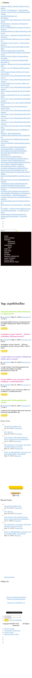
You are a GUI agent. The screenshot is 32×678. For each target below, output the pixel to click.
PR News (7, 254)
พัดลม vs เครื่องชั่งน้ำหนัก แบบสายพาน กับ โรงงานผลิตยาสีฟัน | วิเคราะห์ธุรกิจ (17, 453)
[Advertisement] (16, 283)
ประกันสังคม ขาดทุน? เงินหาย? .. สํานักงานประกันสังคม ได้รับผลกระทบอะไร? (15, 335)
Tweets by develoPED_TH (16, 603)
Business (7, 240)
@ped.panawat (9, 577)
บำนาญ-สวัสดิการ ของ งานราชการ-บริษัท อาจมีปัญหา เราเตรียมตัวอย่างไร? (15, 380)
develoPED (6, 317)
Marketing (11, 241)
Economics (11, 243)
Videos (6, 252)
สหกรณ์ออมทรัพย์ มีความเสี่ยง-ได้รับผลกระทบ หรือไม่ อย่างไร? (16, 313)
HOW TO (7, 249)
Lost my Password (15, 620)
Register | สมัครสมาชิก (11, 256)
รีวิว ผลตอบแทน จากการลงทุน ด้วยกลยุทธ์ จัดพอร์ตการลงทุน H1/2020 (17, 446)
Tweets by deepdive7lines (16, 599)
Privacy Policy (9, 260)
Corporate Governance (12, 631)
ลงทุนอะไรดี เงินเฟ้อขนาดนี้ (12, 426)
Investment (8, 245)
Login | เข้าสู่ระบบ (9, 258)
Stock (10, 247)
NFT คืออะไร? (8, 432)
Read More (4, 329)
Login (6, 620)
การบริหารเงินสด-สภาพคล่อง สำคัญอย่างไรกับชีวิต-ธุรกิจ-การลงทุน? (16, 358)
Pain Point (7, 251)
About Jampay (9, 238)
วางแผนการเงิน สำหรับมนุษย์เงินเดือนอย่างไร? (13, 401)
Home (6, 236)
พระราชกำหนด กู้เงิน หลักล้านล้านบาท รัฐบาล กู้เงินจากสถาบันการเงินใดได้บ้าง (16, 438)
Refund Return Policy (11, 262)
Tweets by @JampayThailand (16, 597)
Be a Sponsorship (16, 489)
